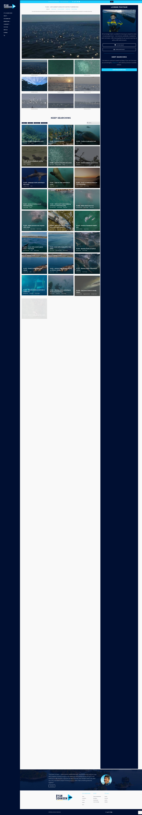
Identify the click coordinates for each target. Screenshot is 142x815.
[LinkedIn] (74, 1)
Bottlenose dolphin (53, 635)
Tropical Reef (89, 744)
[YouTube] (79, 1)
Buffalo (24, 508)
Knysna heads (78, 357)
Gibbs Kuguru (81, 422)
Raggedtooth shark (86, 293)
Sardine (64, 164)
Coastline (24, 465)
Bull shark (51, 379)
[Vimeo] (77, 1)
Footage (6, 27)
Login (112, 1)
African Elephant (26, 336)
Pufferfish (51, 143)
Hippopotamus (59, 357)
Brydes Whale (52, 529)
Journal (6, 32)
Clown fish (78, 744)
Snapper (32, 143)
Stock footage (74, 9)
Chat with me (52, 785)
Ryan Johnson (33, 228)
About (5, 15)
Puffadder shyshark (83, 314)
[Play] (61, 36)
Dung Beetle (78, 508)
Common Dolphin (61, 9)
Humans (77, 314)
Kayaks (36, 658)
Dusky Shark (78, 550)
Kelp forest (31, 314)
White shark (65, 207)
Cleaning (77, 572)
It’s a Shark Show (8, 13)
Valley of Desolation (36, 379)
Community (6, 24)
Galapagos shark (26, 185)
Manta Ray (86, 572)
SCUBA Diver (58, 293)
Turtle (81, 143)
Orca (63, 228)
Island (31, 271)
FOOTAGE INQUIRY (120, 45)
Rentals (6, 29)
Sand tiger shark (94, 293)
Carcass (51, 336)
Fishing (55, 379)
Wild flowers (64, 593)
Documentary (7, 18)
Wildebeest (29, 164)
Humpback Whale (57, 336)
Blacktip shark (78, 250)
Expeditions (6, 21)
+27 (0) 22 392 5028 (65, 1)
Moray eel (25, 143)
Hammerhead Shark (61, 379)
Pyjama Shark (90, 314)
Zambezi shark (89, 529)
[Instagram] (76, 1)
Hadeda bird (78, 164)
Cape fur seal (52, 185)
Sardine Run (68, 9)
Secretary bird (78, 336)
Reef (29, 143)
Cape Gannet (53, 9)
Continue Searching (119, 69)
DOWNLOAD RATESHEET (120, 49)
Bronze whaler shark (61, 635)
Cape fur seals (25, 271)
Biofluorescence (52, 422)
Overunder (59, 400)
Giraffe (24, 636)
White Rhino (38, 336)
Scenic (55, 143)
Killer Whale (59, 228)
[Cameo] (81, 1)
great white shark (53, 207)
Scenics (81, 185)
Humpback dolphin (79, 228)
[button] (34, 68)
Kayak (32, 250)
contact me (115, 62)
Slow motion (28, 357)
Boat (24, 400)
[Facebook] (72, 1)
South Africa (31, 593)
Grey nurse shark (79, 293)
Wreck (31, 207)
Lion (24, 357)
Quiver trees (25, 593)
